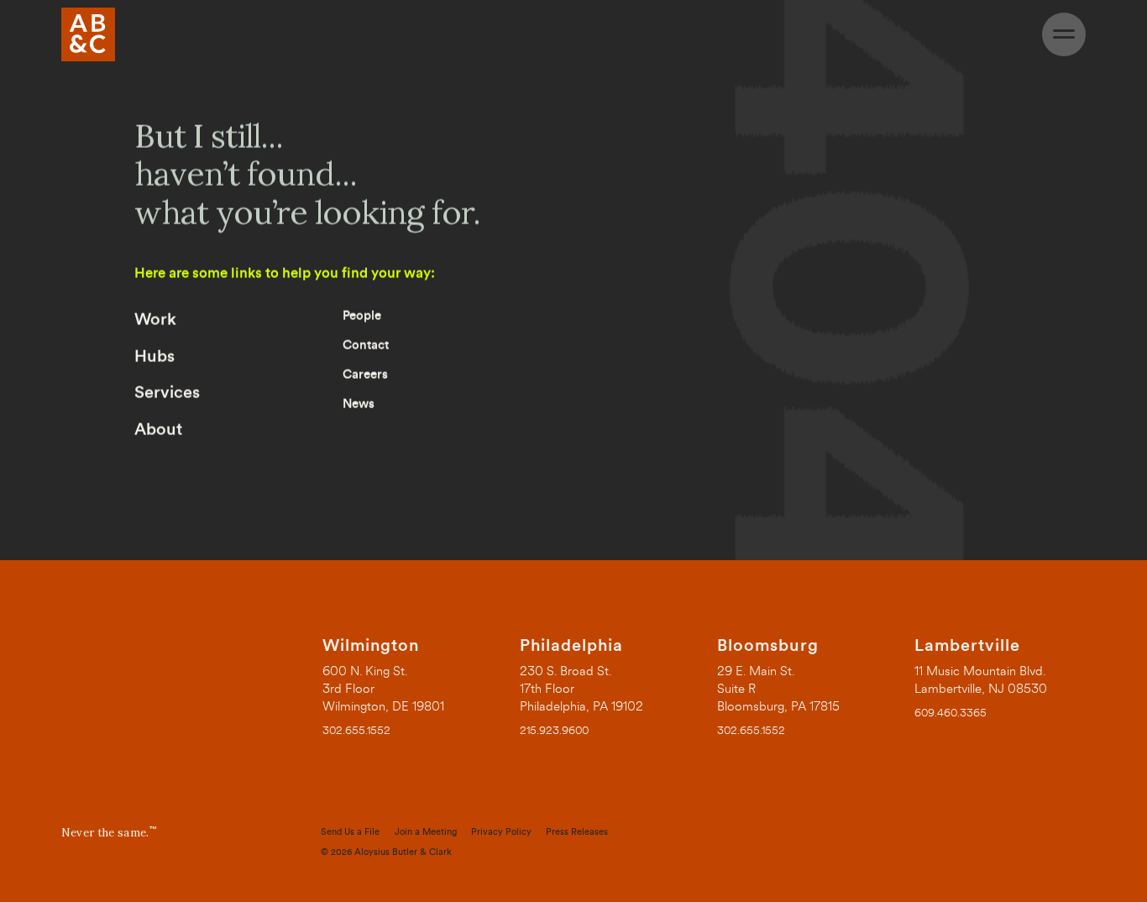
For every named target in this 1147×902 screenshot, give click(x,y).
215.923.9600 (554, 730)
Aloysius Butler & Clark (403, 852)
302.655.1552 (356, 730)
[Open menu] (1064, 34)
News (358, 404)
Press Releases (577, 831)
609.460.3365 (950, 712)
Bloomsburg (768, 645)
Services (167, 393)
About (158, 430)
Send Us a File (350, 831)
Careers (365, 375)
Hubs (154, 357)
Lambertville (967, 645)
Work (155, 320)
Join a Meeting (426, 831)
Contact (366, 345)
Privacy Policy (501, 831)
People (362, 316)
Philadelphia (571, 645)
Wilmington (370, 645)
